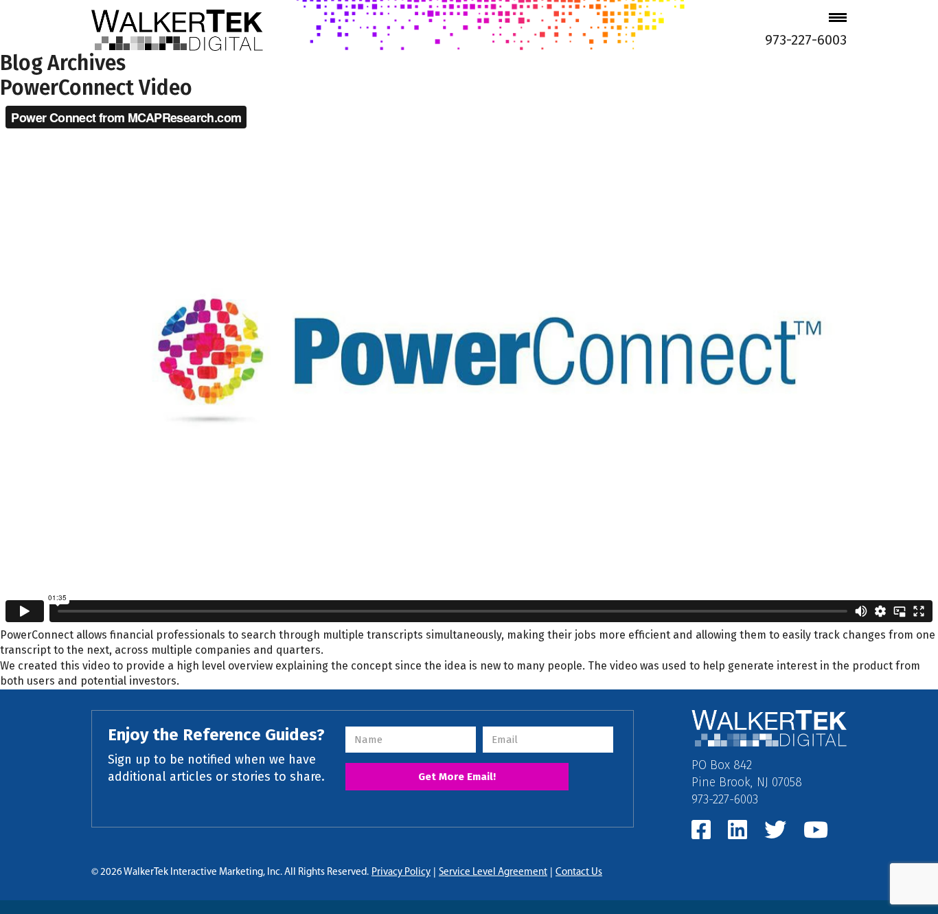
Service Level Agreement (493, 872)
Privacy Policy (401, 872)
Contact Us (579, 872)
